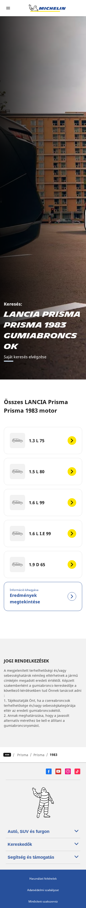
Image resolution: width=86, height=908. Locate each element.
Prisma (22, 755)
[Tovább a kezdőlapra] (47, 8)
